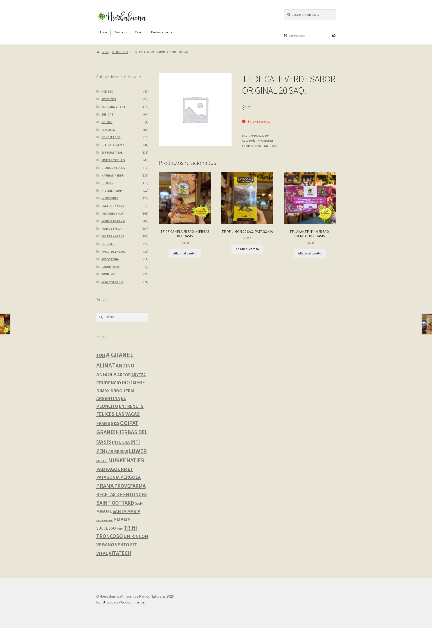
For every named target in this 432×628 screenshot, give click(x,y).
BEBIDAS (107, 114)
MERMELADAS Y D (113, 221)
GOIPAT (129, 422)
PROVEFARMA (130, 485)
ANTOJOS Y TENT (113, 107)
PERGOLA (130, 477)
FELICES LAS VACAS (118, 414)
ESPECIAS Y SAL (112, 152)
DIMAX (103, 391)
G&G (115, 423)
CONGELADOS (111, 137)
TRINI (130, 527)
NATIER (135, 460)
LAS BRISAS (117, 451)
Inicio (105, 52)
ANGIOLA (106, 374)
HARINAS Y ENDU (112, 175)
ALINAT (105, 365)
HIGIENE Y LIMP (111, 190)
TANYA (120, 528)
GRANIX (105, 432)
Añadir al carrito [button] (184, 253)
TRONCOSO (109, 536)
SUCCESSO (106, 528)
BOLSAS (106, 122)
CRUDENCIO (108, 383)
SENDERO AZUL (104, 520)
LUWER (138, 451)
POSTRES (108, 244)
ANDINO (125, 365)
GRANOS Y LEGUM (113, 168)
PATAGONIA (108, 477)
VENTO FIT (126, 545)
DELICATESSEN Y (112, 145)
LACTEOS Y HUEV (113, 206)
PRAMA (105, 485)
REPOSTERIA (110, 259)
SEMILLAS (108, 274)
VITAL (102, 553)
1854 (100, 355)
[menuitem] (103, 32)
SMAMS (122, 519)
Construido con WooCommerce (120, 602)
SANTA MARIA (126, 511)
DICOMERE (133, 382)
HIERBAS (107, 183)
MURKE (117, 460)
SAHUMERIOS (110, 267)
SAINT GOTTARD (266, 146)
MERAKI (102, 461)
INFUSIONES (120, 52)
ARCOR (124, 375)
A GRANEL (119, 355)
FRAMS (103, 423)
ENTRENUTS (131, 406)
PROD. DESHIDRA (113, 251)
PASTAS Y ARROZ (112, 236)
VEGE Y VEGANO (112, 282)
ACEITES (107, 91)
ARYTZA (138, 374)
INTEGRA (121, 442)
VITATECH (120, 553)
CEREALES (108, 130)
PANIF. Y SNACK (111, 229)
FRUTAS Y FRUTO (113, 160)
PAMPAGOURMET (114, 469)
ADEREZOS (108, 99)
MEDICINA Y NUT (112, 213)
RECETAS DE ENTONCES (121, 494)
